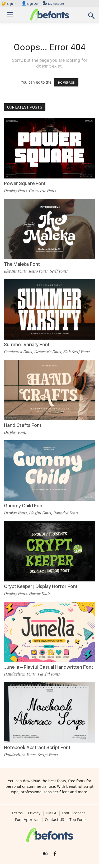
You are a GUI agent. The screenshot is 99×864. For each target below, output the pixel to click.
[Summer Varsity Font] (49, 309)
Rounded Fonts (65, 512)
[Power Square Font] (49, 148)
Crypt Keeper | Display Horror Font (41, 586)
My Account (56, 4)
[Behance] (45, 853)
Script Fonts (48, 754)
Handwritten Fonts (20, 674)
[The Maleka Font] (49, 229)
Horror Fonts (39, 593)
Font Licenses (74, 813)
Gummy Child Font (24, 505)
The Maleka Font (22, 264)
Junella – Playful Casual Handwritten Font (48, 667)
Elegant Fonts (15, 271)
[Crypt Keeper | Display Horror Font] (49, 551)
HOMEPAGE (66, 82)
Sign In (9, 4)
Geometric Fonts (42, 190)
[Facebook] (55, 853)
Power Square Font (25, 183)
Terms (17, 813)
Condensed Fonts (18, 351)
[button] (91, 17)
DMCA (51, 813)
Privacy (34, 813)
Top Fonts (78, 819)
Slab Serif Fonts (76, 351)
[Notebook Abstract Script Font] (49, 712)
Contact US (54, 819)
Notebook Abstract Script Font (37, 747)
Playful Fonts (40, 512)
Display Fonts (15, 190)
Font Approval (27, 819)
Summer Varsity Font (27, 344)
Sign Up (29, 4)
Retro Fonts (38, 271)
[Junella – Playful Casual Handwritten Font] (49, 632)
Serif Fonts (59, 271)
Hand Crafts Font (22, 425)
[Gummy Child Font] (49, 470)
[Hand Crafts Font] (49, 390)
